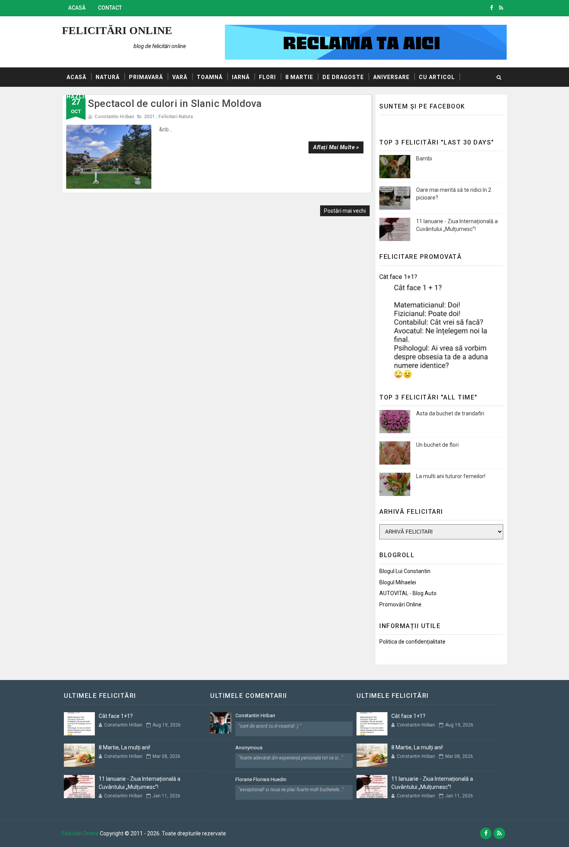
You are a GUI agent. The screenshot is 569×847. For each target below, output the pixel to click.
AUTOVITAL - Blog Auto (408, 593)
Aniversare (391, 77)
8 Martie (299, 77)
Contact (110, 8)
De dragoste (343, 77)
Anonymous (248, 748)
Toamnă (210, 77)
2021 (149, 116)
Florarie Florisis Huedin (260, 779)
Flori (267, 77)
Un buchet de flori (437, 445)
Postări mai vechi (345, 211)
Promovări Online (400, 604)
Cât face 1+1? (398, 277)
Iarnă (241, 77)
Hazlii (76, 96)
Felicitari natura (175, 116)
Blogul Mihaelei (397, 582)
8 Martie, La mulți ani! (124, 747)
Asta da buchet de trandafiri (450, 413)
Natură (108, 77)
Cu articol (437, 77)
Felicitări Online (117, 30)
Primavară (146, 77)
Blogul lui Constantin (404, 571)
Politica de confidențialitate (412, 642)
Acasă (77, 8)
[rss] (501, 8)
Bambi (424, 158)
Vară (179, 77)
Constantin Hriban (255, 715)
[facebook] (491, 8)
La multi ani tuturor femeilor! (450, 476)
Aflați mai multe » (336, 147)
